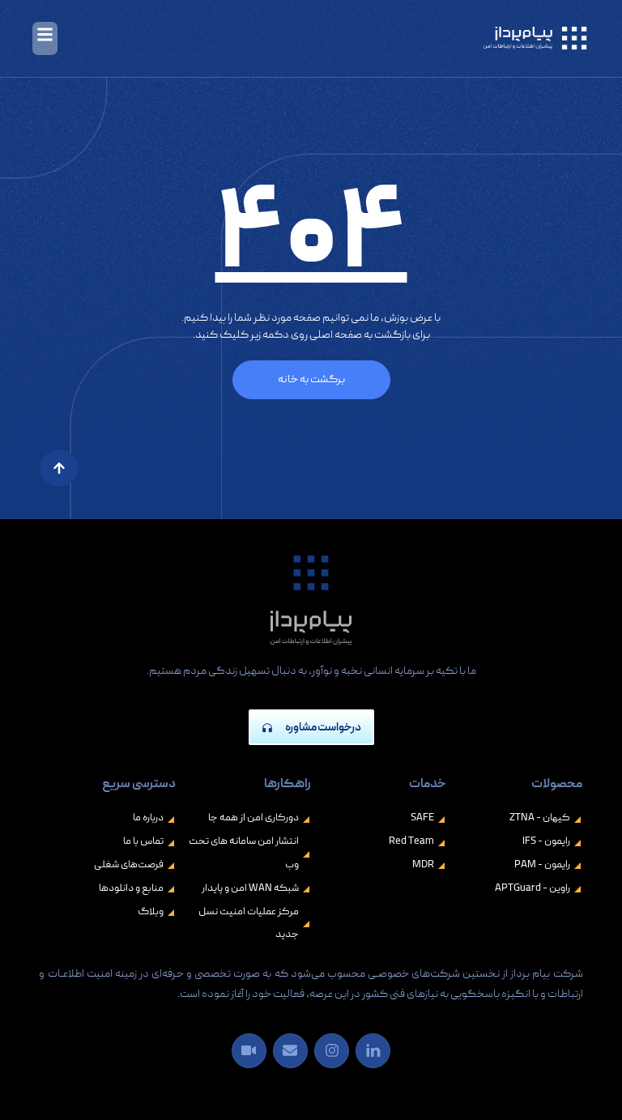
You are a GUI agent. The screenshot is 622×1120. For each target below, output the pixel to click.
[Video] (249, 1050)
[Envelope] (290, 1050)
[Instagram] (331, 1050)
